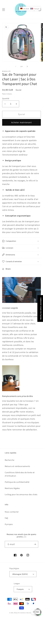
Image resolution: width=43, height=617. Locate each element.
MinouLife (17, 613)
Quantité (5, 98)
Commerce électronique (27, 613)
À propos (9, 524)
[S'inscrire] (35, 544)
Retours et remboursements (17, 466)
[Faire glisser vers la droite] (27, 66)
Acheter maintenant (21, 122)
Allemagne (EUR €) (20, 574)
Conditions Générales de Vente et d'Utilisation (20, 474)
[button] (3, 9)
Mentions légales (12, 488)
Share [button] (8, 268)
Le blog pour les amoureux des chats (21, 494)
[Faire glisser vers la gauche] (15, 66)
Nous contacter (12, 511)
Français (20, 589)
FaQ (6, 518)
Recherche (9, 460)
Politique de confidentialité (17, 482)
